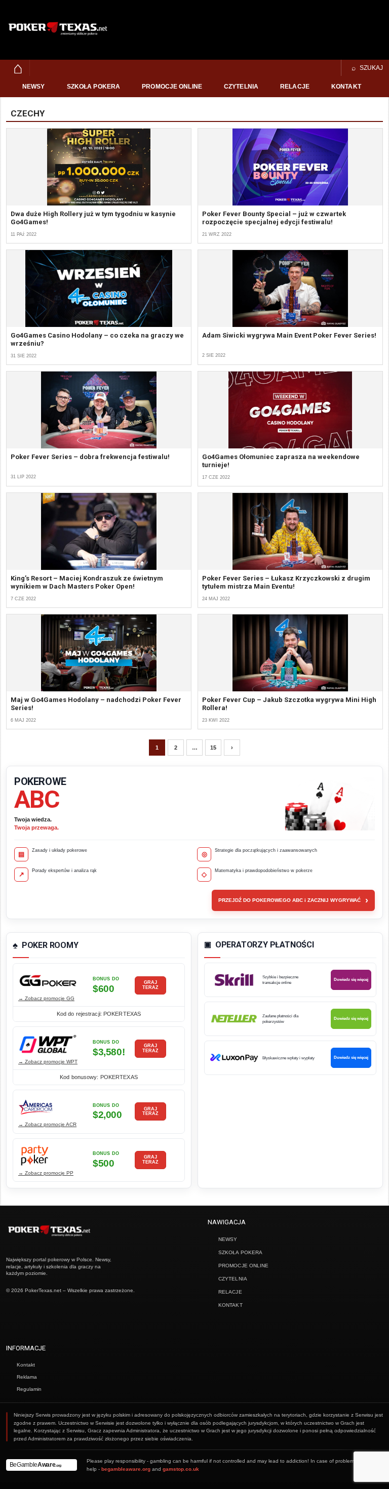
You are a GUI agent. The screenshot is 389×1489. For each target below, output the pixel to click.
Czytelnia (241, 86)
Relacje (294, 86)
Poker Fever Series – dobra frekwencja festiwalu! (90, 457)
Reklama (27, 1377)
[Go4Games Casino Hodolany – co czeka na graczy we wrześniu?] (99, 288)
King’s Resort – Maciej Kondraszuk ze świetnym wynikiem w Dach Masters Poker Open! (87, 582)
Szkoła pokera (94, 86)
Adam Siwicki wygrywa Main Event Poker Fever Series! (289, 335)
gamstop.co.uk (181, 1469)
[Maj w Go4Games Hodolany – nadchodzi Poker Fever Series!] (99, 652)
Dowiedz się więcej (351, 979)
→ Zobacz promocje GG (46, 998)
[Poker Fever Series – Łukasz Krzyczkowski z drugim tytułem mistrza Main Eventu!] (290, 531)
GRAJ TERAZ (150, 985)
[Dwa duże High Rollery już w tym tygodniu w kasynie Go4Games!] (99, 167)
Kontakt (346, 86)
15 (213, 747)
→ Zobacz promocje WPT (47, 1061)
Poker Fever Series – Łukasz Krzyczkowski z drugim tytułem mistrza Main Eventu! (286, 582)
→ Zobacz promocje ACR (47, 1124)
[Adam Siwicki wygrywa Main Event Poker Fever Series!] (290, 288)
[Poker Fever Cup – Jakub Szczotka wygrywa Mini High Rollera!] (290, 652)
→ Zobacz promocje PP (45, 1173)
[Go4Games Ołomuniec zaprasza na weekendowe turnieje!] (290, 409)
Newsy (33, 86)
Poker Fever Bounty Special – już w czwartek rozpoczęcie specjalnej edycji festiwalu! (274, 218)
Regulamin (29, 1389)
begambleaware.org (125, 1469)
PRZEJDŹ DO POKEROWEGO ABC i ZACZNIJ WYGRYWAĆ (293, 900)
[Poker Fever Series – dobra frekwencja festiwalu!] (99, 409)
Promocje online (172, 86)
